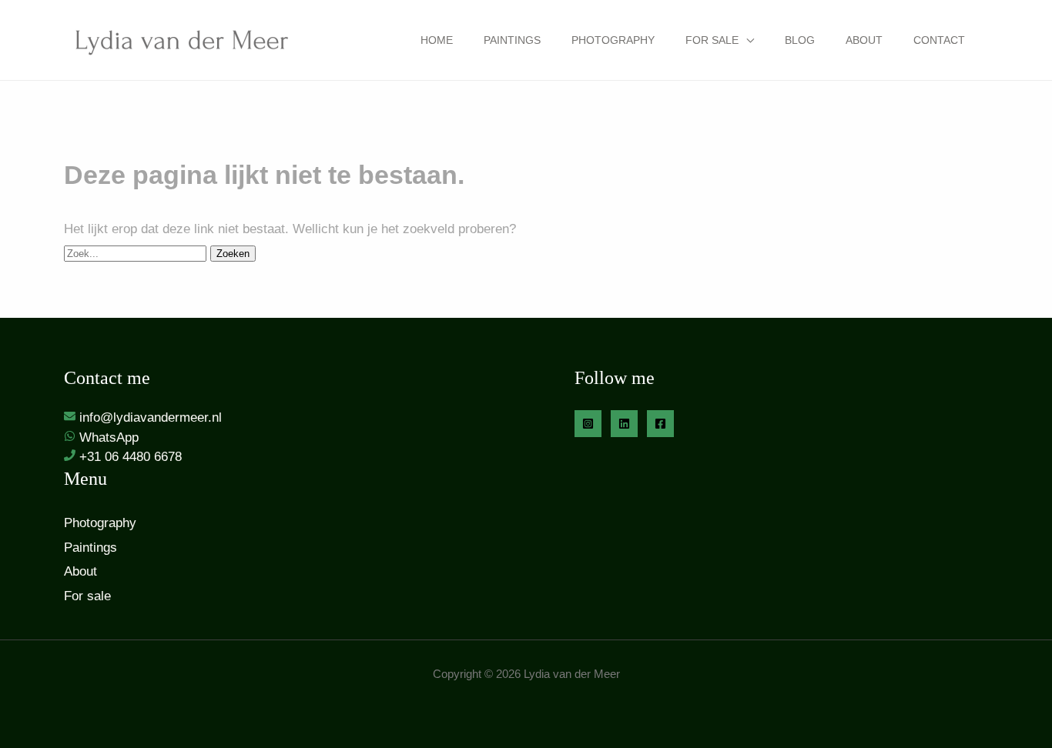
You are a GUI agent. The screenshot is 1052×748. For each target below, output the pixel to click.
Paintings (512, 40)
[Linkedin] (624, 423)
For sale (87, 596)
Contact (939, 40)
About (864, 40)
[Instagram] (588, 423)
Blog (800, 40)
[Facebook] (660, 423)
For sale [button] (712, 40)
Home (436, 40)
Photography (613, 40)
